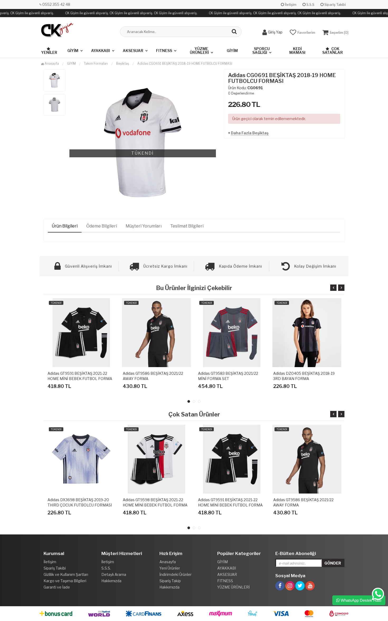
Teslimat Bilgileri (187, 226)
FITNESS (164, 50)
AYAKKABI (100, 50)
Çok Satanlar (332, 50)
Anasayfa (51, 63)
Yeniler (49, 52)
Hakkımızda (111, 581)
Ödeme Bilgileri (101, 226)
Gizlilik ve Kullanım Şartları (66, 574)
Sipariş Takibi (335, 4)
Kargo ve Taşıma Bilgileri (65, 581)
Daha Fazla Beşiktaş (249, 133)
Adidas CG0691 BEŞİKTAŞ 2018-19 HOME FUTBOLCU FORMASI (184, 63)
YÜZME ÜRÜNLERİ (199, 50)
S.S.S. (106, 568)
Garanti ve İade (57, 587)
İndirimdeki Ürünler (175, 574)
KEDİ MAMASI (297, 50)
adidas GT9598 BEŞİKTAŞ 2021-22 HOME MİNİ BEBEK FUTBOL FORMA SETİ (155, 505)
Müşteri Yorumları (144, 226)
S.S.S (310, 4)
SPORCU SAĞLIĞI (261, 50)
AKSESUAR (133, 50)
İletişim (290, 4)
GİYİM (72, 50)
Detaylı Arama (113, 574)
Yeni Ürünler (169, 568)
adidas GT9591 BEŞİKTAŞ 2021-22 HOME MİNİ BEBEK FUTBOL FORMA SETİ (80, 378)
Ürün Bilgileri (65, 226)
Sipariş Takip (170, 581)
